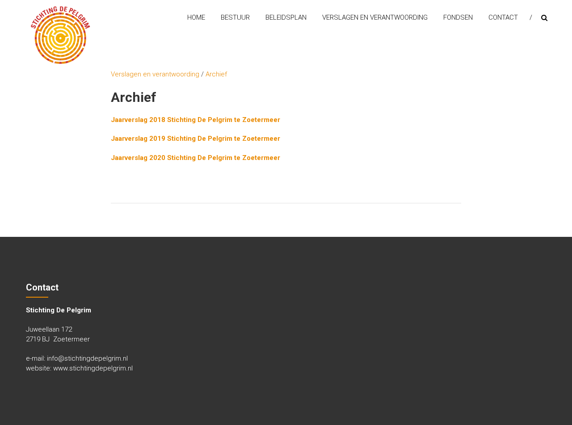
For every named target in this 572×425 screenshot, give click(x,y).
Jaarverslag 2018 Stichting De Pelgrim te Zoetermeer (195, 120)
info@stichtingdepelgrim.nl (87, 358)
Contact (503, 17)
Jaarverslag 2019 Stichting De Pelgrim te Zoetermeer (195, 139)
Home (196, 17)
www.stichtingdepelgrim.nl (93, 368)
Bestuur (235, 17)
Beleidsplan (286, 17)
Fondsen (458, 17)
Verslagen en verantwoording (375, 17)
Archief (216, 74)
